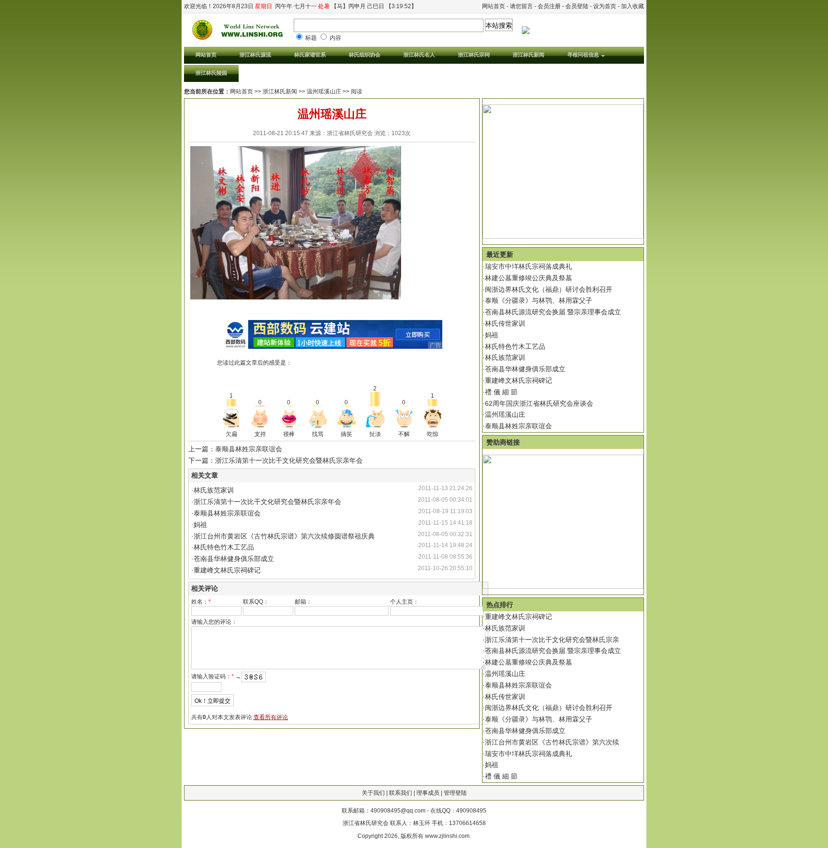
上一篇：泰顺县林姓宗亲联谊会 (235, 449)
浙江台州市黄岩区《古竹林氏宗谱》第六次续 (552, 742)
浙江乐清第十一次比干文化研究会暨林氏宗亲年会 (267, 501)
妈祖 (200, 524)
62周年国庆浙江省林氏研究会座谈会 (539, 403)
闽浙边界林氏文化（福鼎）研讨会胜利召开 (548, 289)
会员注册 (549, 6)
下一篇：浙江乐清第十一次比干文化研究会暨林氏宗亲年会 (275, 460)
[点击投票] (231, 418)
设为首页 (604, 6)
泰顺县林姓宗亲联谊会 (227, 513)
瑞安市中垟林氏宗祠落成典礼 (528, 266)
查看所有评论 (270, 717)
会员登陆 (576, 6)
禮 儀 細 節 (501, 392)
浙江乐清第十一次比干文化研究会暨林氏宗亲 (552, 639)
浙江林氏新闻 (280, 91)
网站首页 (493, 6)
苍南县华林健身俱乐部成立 (234, 558)
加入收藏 (632, 6)
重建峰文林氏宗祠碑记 (227, 570)
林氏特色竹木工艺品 (224, 547)
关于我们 (373, 793)
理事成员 (427, 793)
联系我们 (400, 793)
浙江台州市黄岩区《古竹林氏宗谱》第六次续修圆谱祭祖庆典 (284, 536)
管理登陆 (455, 793)
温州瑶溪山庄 (505, 414)
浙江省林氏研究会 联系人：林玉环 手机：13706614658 (414, 823)
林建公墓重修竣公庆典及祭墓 (528, 278)
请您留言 (521, 6)
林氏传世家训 (505, 323)
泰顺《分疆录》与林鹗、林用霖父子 (538, 300)
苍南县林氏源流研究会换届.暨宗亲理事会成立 (553, 312)
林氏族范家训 (214, 490)
